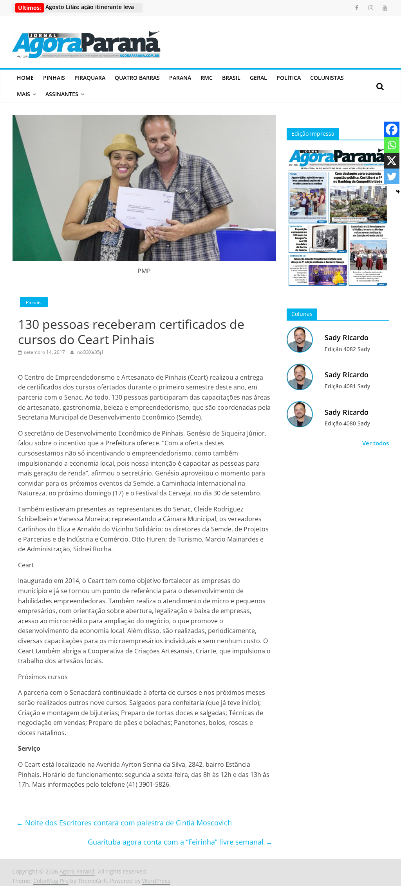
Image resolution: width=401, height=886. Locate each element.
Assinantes (61, 94)
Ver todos (375, 443)
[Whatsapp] (391, 145)
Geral (258, 77)
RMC (206, 77)
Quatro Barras (137, 77)
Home (25, 77)
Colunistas (327, 77)
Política (288, 77)
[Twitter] (391, 176)
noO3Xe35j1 (90, 352)
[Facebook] (391, 129)
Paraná (180, 77)
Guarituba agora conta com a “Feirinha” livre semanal (180, 842)
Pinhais (54, 77)
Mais (23, 94)
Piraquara (89, 77)
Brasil (231, 77)
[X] (391, 161)
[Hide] (398, 191)
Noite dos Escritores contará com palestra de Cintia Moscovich (124, 822)
